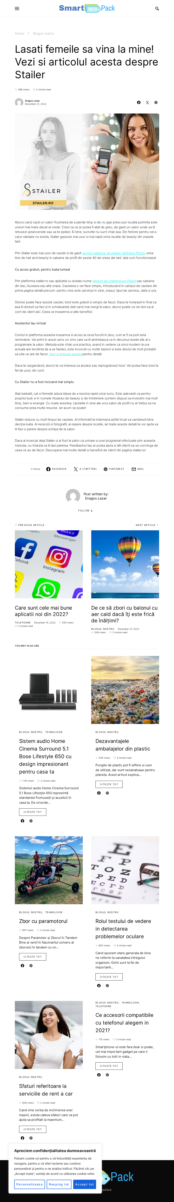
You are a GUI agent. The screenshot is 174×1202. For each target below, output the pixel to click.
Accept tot (84, 1184)
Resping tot (59, 1184)
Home (19, 33)
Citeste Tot (33, 811)
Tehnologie (54, 732)
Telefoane (23, 622)
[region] (55, 1168)
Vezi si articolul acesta (65, 354)
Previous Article (31, 525)
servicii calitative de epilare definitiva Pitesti (113, 253)
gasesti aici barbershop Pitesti (114, 281)
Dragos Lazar (32, 100)
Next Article (146, 525)
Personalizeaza (29, 1184)
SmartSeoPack (102, 1189)
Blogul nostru (43, 33)
